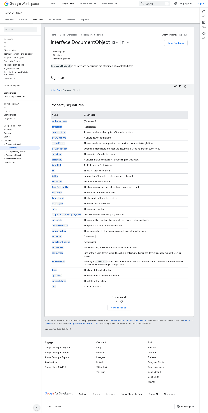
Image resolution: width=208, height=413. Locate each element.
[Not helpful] (185, 35)
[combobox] (154, 3)
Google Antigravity (157, 367)
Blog (98, 347)
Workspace (30, 4)
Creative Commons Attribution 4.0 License (127, 320)
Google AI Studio (156, 362)
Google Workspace (68, 35)
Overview (9, 19)
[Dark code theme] (180, 86)
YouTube (100, 372)
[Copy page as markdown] (123, 42)
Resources (107, 3)
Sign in (200, 3)
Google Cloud (154, 372)
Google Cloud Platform (132, 394)
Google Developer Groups (57, 352)
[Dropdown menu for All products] (96, 3)
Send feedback (176, 43)
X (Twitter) (101, 367)
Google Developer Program (58, 347)
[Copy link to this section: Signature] (70, 78)
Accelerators (51, 362)
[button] (20, 43)
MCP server (55, 19)
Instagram (101, 357)
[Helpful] (180, 35)
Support (85, 19)
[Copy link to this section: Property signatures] (87, 105)
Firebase (152, 357)
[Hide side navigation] (37, 407)
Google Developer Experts (57, 357)
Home (52, 3)
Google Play (153, 377)
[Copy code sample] (185, 86)
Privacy (57, 406)
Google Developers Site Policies (83, 323)
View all (151, 382)
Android (152, 347)
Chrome (152, 352)
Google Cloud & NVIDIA (55, 367)
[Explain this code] (175, 86)
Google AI (153, 394)
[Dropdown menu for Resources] (117, 3)
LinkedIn (100, 362)
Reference (38, 19)
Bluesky (100, 352)
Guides (23, 19)
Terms (48, 406)
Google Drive (67, 3)
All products (86, 3)
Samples (71, 19)
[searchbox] (20, 29)
